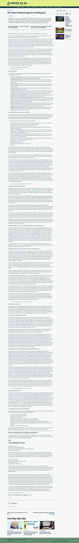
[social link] (57, 14)
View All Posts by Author (12, 506)
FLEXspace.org (33, 436)
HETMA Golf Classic (49, 7)
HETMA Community (35, 7)
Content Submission (57, 541)
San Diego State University (13, 462)
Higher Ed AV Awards (58, 7)
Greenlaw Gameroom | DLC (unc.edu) (24, 229)
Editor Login (65, 541)
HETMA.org (28, 7)
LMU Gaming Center (16, 63)
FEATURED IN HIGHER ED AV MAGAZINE (29, 37)
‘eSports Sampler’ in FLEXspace (14, 74)
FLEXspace (42, 7)
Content (9, 497)
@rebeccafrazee (12, 471)
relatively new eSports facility (19, 232)
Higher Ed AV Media (20, 7)
